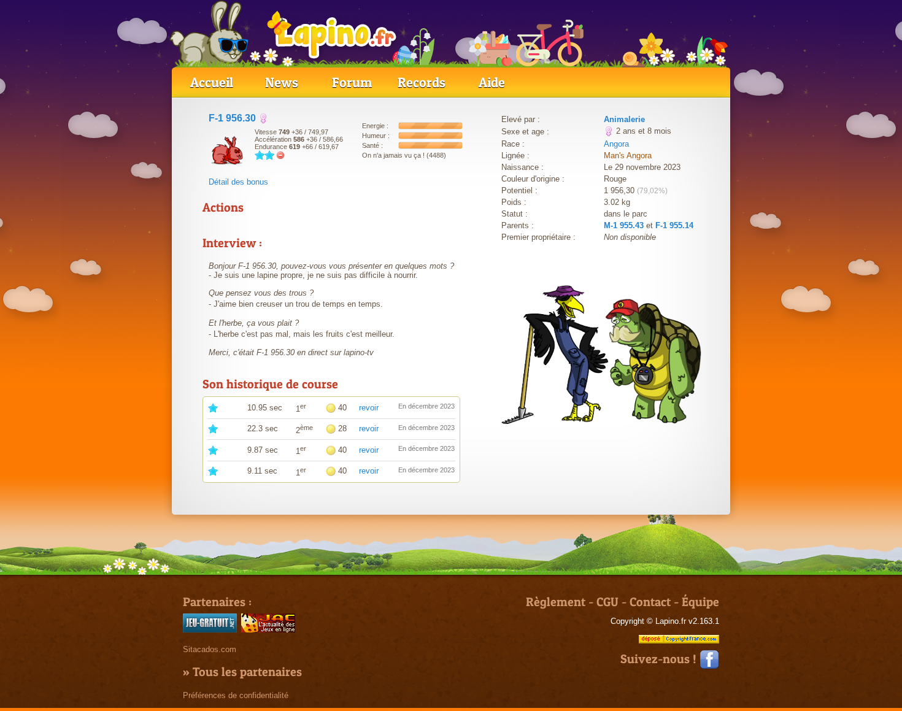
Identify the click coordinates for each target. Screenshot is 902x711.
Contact (650, 601)
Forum (352, 82)
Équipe (700, 601)
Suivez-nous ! (660, 658)
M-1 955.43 (624, 225)
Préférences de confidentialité (235, 695)
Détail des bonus (238, 181)
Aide (492, 82)
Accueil (211, 82)
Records (421, 82)
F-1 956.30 (232, 118)
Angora (616, 143)
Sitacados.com (209, 649)
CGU (607, 601)
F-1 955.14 (674, 225)
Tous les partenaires (247, 671)
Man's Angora (628, 155)
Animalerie (624, 119)
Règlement (555, 601)
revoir (369, 407)
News (281, 82)
